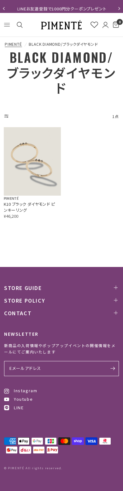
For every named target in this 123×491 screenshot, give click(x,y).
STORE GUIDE (23, 288)
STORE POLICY (24, 300)
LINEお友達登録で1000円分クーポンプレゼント (61, 9)
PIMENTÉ (13, 44)
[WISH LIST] (94, 25)
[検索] (19, 25)
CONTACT (18, 313)
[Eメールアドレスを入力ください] (112, 368)
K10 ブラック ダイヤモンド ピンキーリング (29, 207)
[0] (115, 25)
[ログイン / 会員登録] (105, 25)
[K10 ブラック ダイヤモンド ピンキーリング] (32, 161)
